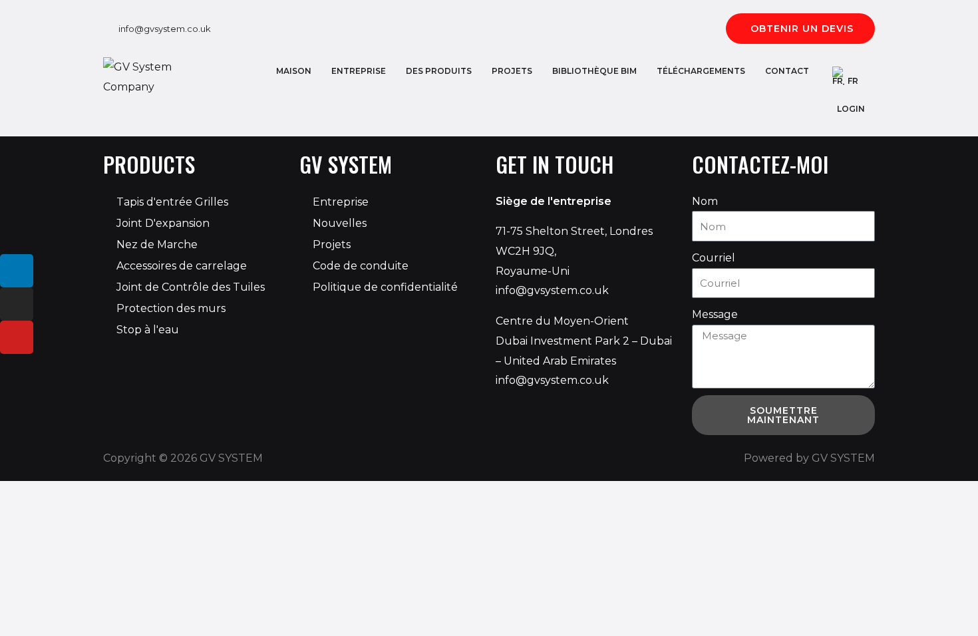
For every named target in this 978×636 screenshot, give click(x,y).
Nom (705, 201)
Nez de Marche (157, 244)
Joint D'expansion (163, 223)
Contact (787, 71)
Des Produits (439, 71)
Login (851, 109)
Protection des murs (171, 308)
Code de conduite (360, 265)
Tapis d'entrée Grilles (172, 202)
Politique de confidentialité (385, 287)
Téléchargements (701, 71)
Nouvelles (340, 223)
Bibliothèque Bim (594, 71)
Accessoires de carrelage (181, 265)
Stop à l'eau (147, 329)
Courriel (713, 257)
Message (715, 314)
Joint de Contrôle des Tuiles (190, 287)
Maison (293, 71)
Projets (512, 71)
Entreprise (358, 71)
